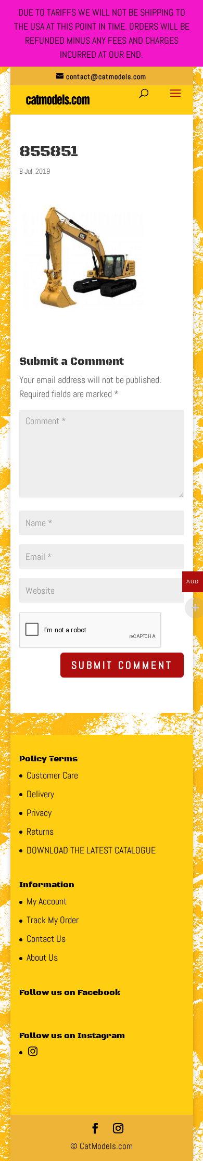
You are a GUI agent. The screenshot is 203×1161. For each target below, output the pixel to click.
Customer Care (52, 775)
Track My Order (53, 920)
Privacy (39, 813)
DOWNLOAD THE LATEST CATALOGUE (91, 850)
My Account (47, 901)
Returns (40, 831)
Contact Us (46, 939)
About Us (42, 957)
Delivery (40, 794)
